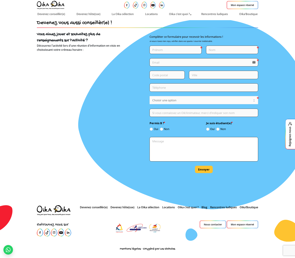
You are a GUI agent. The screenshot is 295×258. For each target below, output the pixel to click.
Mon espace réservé (242, 5)
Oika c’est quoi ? (179, 14)
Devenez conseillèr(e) (51, 14)
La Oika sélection (123, 14)
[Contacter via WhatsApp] (8, 250)
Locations (151, 14)
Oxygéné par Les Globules (159, 249)
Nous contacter (213, 224)
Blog (204, 207)
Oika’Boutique (248, 14)
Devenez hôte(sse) (88, 14)
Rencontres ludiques (214, 14)
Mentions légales (130, 249)
